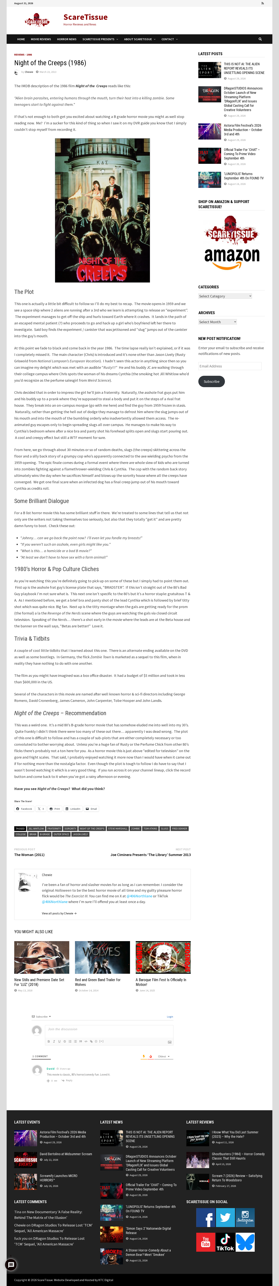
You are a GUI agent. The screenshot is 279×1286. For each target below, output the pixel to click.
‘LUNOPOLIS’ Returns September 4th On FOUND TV (244, 176)
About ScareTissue (138, 39)
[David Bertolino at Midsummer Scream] (25, 1154)
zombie (135, 828)
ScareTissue (85, 17)
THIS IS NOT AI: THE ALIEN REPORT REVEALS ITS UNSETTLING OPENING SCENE (244, 68)
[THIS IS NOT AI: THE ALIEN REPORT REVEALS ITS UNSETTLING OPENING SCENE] (209, 64)
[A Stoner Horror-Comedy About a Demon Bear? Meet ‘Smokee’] (111, 1251)
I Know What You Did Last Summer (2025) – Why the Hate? (235, 1134)
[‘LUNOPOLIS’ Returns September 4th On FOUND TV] (209, 174)
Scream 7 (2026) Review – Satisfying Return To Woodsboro (237, 1178)
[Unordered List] (75, 1041)
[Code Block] (86, 1041)
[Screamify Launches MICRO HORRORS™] (25, 1176)
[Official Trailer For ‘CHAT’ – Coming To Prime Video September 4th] (209, 150)
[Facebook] (242, 2)
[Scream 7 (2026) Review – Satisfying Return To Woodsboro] (197, 1176)
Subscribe (211, 381)
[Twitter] (252, 2)
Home (21, 39)
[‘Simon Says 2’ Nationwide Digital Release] (111, 1229)
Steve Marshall (117, 828)
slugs (164, 828)
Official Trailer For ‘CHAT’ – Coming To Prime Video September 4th (242, 154)
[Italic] (54, 1041)
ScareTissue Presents (98, 39)
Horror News (66, 39)
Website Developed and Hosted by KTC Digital (83, 1280)
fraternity (54, 828)
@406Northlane (139, 896)
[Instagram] (258, 2)
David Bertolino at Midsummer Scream (66, 1154)
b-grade (45, 834)
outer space (61, 834)
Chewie (29, 72)
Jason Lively (80, 834)
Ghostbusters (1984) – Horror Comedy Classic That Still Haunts (238, 1156)
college (21, 834)
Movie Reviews (41, 39)
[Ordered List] (70, 1041)
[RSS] (263, 2)
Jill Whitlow (36, 828)
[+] (101, 1041)
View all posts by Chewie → (59, 913)
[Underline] (59, 1041)
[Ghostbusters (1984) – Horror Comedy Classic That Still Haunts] (197, 1154)
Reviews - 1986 (23, 54)
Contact (168, 39)
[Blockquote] (80, 1041)
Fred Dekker (179, 828)
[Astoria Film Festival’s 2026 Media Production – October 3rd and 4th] (209, 126)
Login (169, 1016)
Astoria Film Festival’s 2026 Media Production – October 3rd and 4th (243, 129)
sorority (70, 828)
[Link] (91, 1041)
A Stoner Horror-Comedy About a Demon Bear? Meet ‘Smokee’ (148, 1252)
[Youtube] (247, 2)
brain (33, 834)
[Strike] (64, 1041)
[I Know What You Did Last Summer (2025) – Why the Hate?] (197, 1133)
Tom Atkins (150, 828)
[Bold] (48, 1041)
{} (96, 1041)
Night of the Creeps (92, 828)
